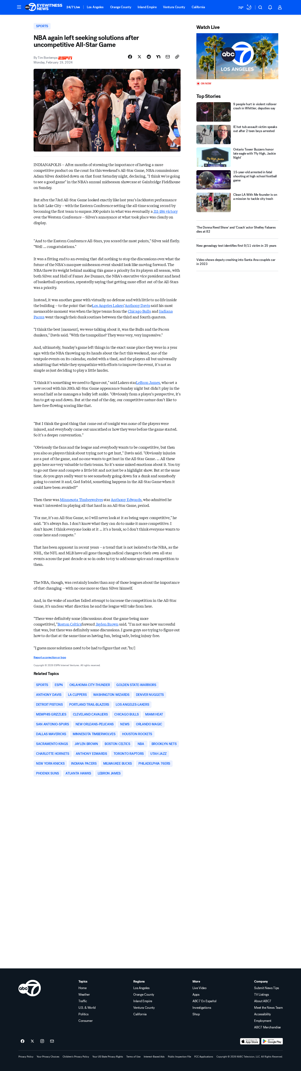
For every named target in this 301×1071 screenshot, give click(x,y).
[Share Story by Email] (167, 56)
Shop (196, 1014)
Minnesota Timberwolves (81, 499)
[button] (19, 7)
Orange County (120, 7)
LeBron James (148, 382)
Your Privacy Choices (48, 1056)
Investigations (201, 1007)
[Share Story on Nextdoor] (158, 56)
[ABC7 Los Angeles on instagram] (42, 1041)
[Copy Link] (177, 56)
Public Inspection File (179, 1056)
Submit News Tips (266, 988)
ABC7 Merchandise (267, 1027)
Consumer (85, 1020)
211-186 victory (165, 211)
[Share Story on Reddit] (148, 56)
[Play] (237, 56)
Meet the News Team (268, 1007)
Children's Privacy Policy (76, 1056)
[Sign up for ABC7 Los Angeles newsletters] (52, 1041)
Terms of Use (133, 1056)
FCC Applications (203, 1056)
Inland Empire (147, 7)
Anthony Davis (137, 305)
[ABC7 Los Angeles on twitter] (32, 1041)
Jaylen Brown (107, 624)
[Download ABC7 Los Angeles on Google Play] (272, 1041)
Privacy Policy (25, 1056)
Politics (83, 1014)
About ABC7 (262, 1001)
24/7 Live (73, 7)
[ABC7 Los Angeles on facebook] (22, 1041)
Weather (84, 994)
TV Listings (261, 994)
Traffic (82, 1001)
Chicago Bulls (139, 311)
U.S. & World (87, 1007)
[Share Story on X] (139, 56)
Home (82, 988)
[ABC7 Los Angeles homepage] (43, 7)
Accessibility (262, 1014)
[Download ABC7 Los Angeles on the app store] (250, 1041)
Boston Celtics (69, 624)
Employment (262, 1020)
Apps (195, 994)
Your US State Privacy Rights (107, 1056)
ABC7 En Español (204, 1001)
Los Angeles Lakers (108, 305)
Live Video (199, 988)
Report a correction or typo (50, 657)
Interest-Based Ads (154, 1056)
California (198, 7)
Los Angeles (95, 7)
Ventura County (174, 7)
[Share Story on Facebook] (130, 56)
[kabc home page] (29, 988)
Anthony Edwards (126, 499)
